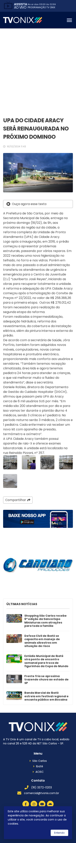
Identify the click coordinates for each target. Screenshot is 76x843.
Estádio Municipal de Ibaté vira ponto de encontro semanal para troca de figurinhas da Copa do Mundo (46, 661)
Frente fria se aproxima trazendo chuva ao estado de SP (46, 680)
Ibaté (39, 766)
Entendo (59, 833)
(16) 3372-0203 (41, 787)
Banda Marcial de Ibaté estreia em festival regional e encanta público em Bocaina (46, 696)
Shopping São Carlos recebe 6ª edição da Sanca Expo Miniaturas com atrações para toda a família (45, 621)
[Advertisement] (38, 68)
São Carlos (39, 761)
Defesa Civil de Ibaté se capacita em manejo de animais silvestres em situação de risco (42, 641)
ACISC (39, 772)
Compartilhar (15, 500)
